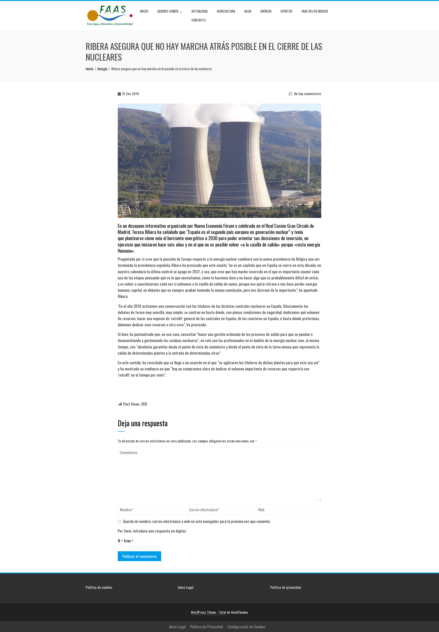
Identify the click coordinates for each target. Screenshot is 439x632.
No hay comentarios (307, 93)
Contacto (198, 19)
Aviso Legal (185, 587)
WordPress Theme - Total (208, 612)
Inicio (144, 10)
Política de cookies (99, 587)
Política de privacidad (285, 587)
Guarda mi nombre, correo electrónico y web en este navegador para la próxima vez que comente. (196, 521)
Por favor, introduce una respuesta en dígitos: (152, 531)
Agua (247, 10)
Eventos (286, 10)
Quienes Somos (168, 10)
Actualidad (199, 10)
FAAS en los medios (315, 10)
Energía (265, 10)
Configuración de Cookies (246, 626)
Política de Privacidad (206, 626)
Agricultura (226, 10)
